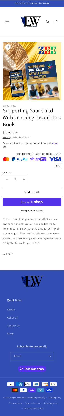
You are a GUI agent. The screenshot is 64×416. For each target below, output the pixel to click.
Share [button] (9, 253)
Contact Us (13, 325)
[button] (7, 22)
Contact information (33, 408)
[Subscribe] (50, 356)
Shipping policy (51, 403)
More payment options (32, 210)
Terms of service (32, 403)
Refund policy (54, 397)
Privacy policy (15, 403)
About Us (12, 317)
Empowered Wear (18, 397)
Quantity (7, 172)
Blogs (10, 333)
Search (11, 309)
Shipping (6, 137)
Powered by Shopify (36, 397)
